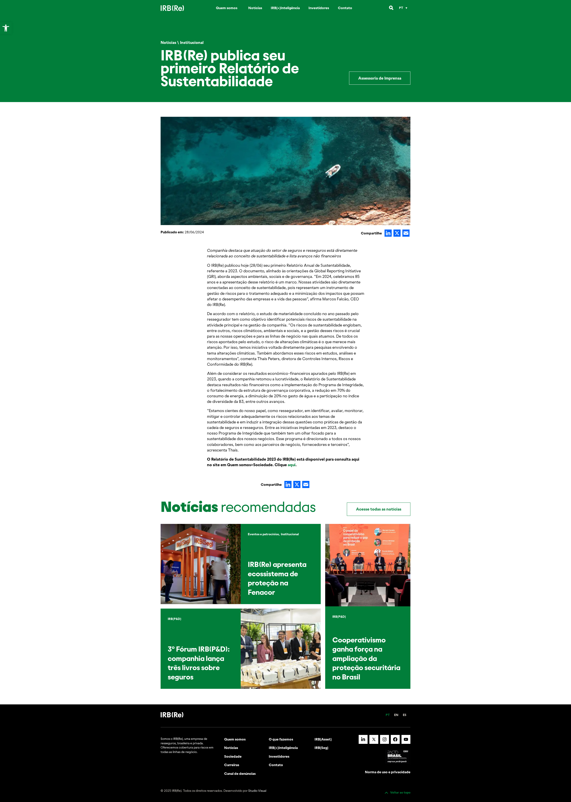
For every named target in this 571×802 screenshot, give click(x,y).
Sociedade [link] (233, 756)
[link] (6, 28)
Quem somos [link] (226, 8)
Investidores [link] (318, 8)
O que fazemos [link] (281, 739)
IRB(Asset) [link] (323, 739)
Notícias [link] (255, 8)
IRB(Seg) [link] (321, 748)
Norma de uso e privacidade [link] (387, 772)
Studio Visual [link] (257, 790)
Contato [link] (345, 8)
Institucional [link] (192, 42)
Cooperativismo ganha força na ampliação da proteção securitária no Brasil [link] (366, 658)
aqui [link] (292, 464)
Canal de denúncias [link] (240, 773)
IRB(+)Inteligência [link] (285, 8)
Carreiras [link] (231, 765)
